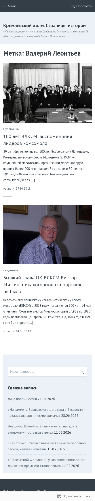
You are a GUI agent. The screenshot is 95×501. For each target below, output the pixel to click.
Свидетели (10, 270)
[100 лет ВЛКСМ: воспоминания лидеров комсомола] (47, 93)
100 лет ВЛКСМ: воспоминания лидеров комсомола (37, 139)
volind (7, 188)
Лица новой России (22, 399)
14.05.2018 (23, 331)
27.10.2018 (23, 188)
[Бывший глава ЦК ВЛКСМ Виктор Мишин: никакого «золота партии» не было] (47, 234)
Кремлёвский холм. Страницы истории (44, 25)
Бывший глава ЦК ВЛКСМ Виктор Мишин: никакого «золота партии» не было (42, 285)
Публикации (11, 129)
